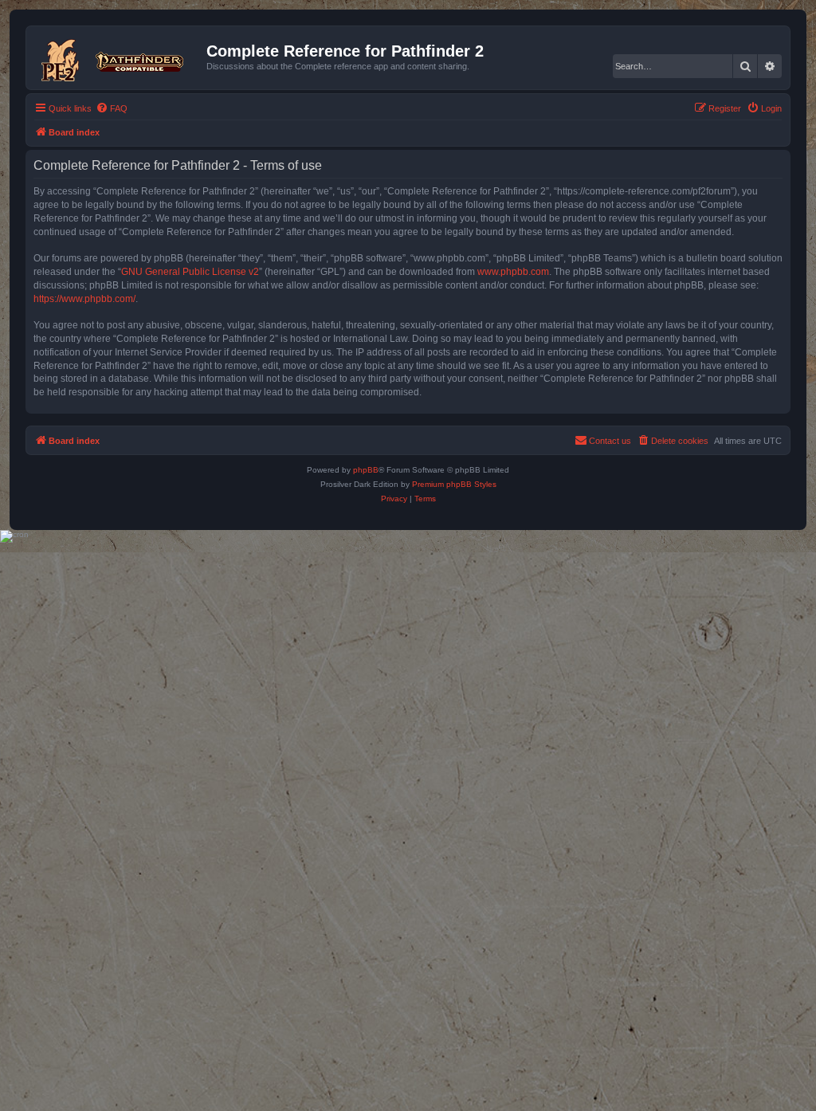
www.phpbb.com (513, 271)
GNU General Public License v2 (190, 271)
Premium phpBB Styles (454, 484)
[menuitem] (112, 108)
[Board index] (118, 57)
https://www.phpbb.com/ (84, 298)
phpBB (366, 469)
